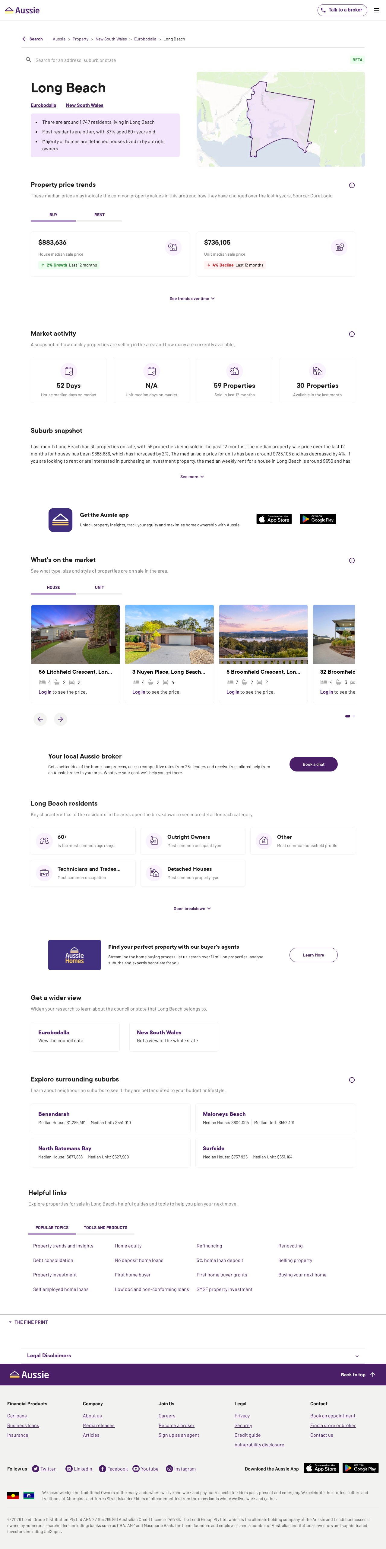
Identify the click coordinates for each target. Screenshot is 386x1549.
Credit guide (248, 1435)
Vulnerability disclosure (259, 1444)
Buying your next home (302, 1274)
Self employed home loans (61, 1289)
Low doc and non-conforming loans (152, 1289)
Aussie (59, 39)
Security (243, 1425)
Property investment (55, 1274)
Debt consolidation (53, 1260)
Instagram (185, 1468)
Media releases (99, 1425)
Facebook (117, 1468)
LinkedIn (83, 1468)
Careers (167, 1415)
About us (92, 1415)
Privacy (242, 1415)
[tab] (53, 215)
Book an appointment (333, 1415)
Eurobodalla (145, 39)
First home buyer (133, 1274)
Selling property (295, 1260)
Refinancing (209, 1245)
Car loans (17, 1415)
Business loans (23, 1425)
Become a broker (177, 1425)
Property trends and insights (63, 1245)
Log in (45, 692)
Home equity (128, 1245)
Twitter (48, 1468)
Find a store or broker (333, 1425)
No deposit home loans (139, 1260)
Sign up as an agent (179, 1435)
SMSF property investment (225, 1289)
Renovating (290, 1245)
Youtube (150, 1468)
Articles (91, 1435)
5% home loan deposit (220, 1260)
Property (80, 39)
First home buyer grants (222, 1274)
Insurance (17, 1435)
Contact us (321, 1435)
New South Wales (111, 39)
